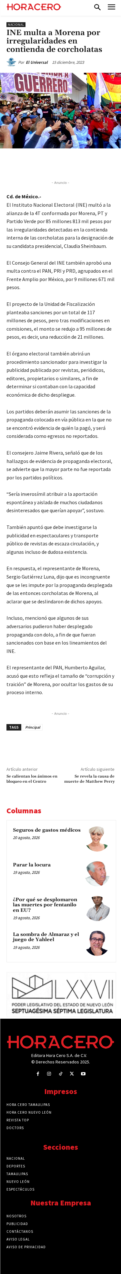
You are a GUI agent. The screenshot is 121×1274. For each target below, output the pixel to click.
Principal (32, 727)
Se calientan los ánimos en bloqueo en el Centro (31, 779)
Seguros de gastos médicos (47, 830)
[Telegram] (77, 163)
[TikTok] (60, 1074)
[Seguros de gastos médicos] (97, 839)
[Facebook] (33, 163)
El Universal (37, 62)
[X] (48, 163)
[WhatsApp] (62, 163)
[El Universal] (12, 62)
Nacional (16, 25)
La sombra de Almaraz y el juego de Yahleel (46, 937)
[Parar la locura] (97, 873)
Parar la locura (32, 865)
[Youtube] (83, 1074)
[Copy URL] (92, 163)
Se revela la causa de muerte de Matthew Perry (89, 779)
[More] (108, 163)
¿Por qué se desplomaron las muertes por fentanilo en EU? (45, 905)
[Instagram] (49, 1074)
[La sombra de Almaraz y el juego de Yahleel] (97, 943)
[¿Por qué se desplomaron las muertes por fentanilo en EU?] (97, 908)
